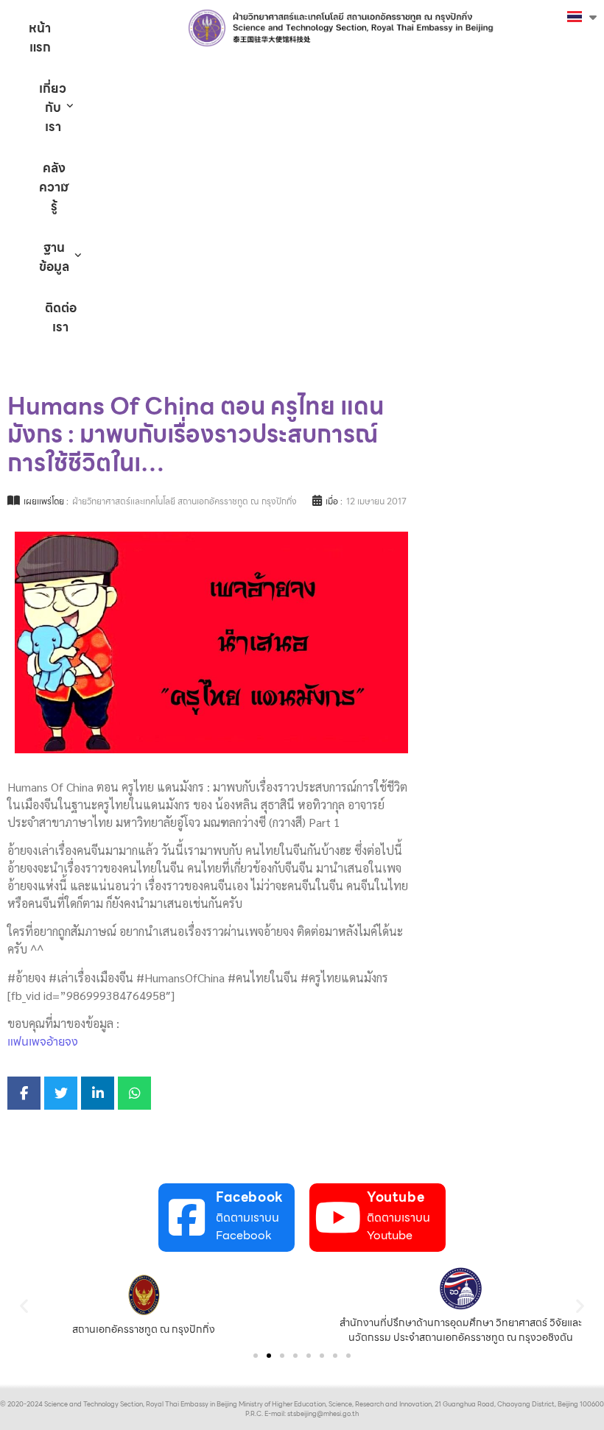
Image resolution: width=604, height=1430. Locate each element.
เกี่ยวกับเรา (52, 107)
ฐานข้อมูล (54, 257)
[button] (24, 1305)
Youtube (395, 1197)
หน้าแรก (40, 37)
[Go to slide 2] (269, 1355)
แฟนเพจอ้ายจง (42, 1041)
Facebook (250, 1197)
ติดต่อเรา (61, 317)
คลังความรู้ (54, 187)
